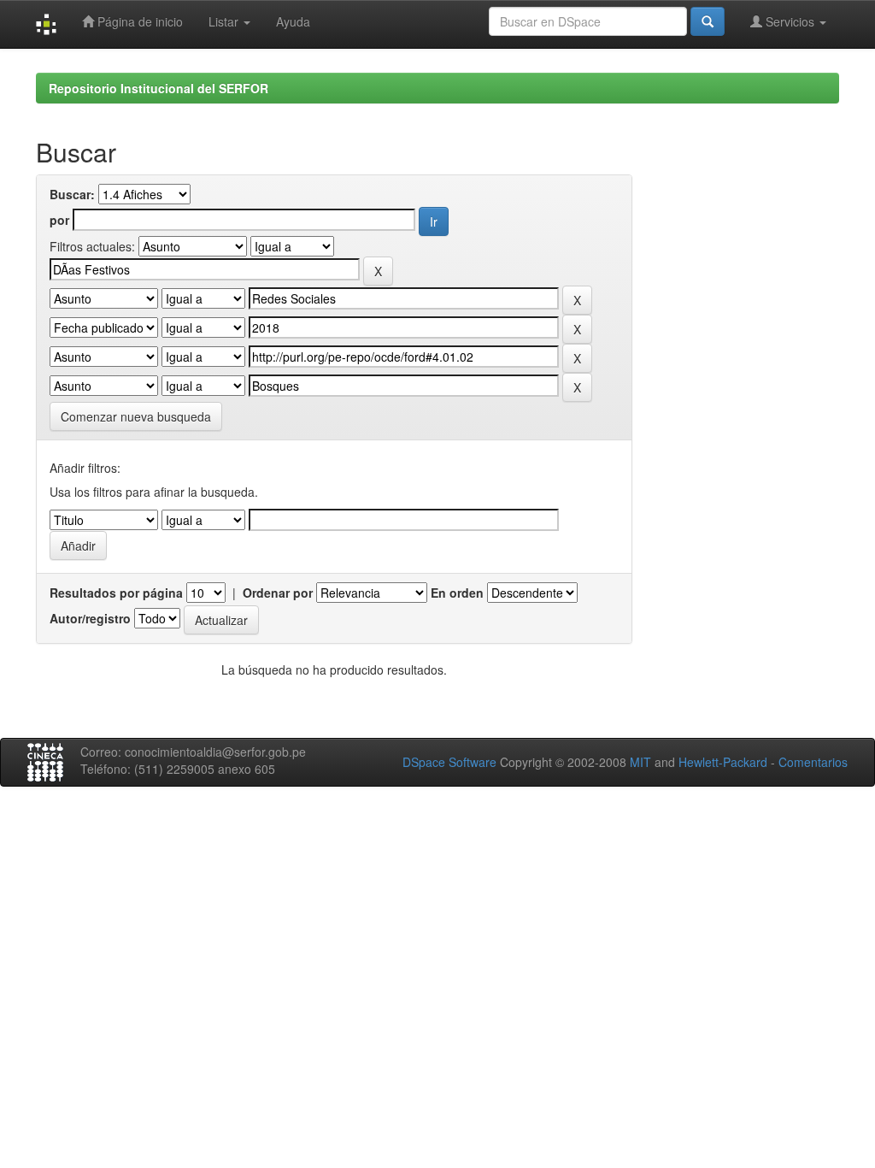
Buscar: (72, 194)
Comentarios (813, 761)
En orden (457, 592)
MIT (640, 761)
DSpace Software (449, 761)
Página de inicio (138, 21)
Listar (225, 21)
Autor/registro (90, 618)
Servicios (790, 21)
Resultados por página (116, 592)
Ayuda (293, 21)
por (59, 219)
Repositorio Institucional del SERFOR (158, 88)
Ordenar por (278, 592)
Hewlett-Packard (722, 761)
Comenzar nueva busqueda (136, 416)
